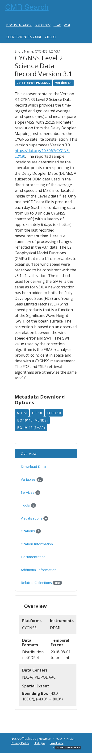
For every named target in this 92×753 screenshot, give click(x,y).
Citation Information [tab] (37, 544)
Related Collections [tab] (40, 582)
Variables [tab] (31, 479)
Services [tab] (29, 492)
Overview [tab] (29, 453)
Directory (42, 25)
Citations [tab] (30, 531)
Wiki (67, 25)
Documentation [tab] (33, 556)
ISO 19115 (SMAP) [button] (31, 427)
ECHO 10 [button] (54, 413)
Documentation (19, 25)
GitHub (50, 37)
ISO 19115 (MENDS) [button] (32, 420)
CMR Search (27, 6)
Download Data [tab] (33, 466)
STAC (57, 25)
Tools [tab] (27, 505)
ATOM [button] (22, 413)
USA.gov (39, 743)
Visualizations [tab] (33, 518)
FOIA (59, 738)
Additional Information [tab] (38, 569)
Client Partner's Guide (24, 37)
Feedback (56, 743)
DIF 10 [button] (37, 413)
